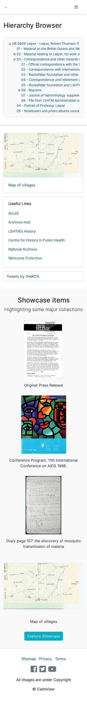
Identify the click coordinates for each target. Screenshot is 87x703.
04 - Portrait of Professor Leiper (41, 105)
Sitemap (29, 658)
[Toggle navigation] (76, 7)
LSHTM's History (22, 231)
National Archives (22, 249)
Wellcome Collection (25, 258)
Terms (60, 658)
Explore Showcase (43, 636)
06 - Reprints (31, 90)
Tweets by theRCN (22, 276)
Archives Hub (19, 222)
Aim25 (13, 213)
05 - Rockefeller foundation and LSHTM (51, 85)
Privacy (45, 658)
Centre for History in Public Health (36, 240)
